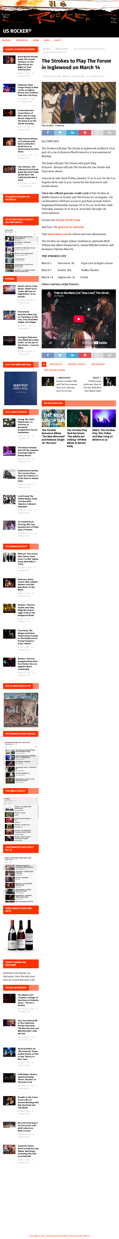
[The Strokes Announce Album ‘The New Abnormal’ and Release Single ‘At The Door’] (53, 418)
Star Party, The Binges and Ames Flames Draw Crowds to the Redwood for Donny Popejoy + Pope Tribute (28, 637)
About (57, 40)
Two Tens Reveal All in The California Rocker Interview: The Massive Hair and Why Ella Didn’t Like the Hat (28, 1027)
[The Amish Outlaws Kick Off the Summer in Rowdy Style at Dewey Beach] (9, 451)
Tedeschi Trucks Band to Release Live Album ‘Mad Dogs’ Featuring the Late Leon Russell (28, 1151)
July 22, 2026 (25, 436)
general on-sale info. (71, 227)
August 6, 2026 (26, 326)
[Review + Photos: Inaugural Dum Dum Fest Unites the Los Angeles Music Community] (9, 662)
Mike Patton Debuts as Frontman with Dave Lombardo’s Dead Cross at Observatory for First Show (28, 145)
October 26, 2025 (27, 1086)
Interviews (22, 40)
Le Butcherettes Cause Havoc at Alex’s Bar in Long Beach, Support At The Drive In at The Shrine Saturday (27, 117)
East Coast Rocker (16, 412)
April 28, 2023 (25, 485)
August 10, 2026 (26, 300)
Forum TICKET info (68, 220)
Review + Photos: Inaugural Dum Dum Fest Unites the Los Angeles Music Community (27, 664)
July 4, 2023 (24, 647)
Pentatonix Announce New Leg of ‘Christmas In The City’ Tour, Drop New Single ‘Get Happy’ (28, 317)
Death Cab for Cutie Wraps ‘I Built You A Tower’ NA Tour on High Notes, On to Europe (27, 291)
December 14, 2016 (27, 183)
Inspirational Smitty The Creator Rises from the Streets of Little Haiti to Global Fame (28, 475)
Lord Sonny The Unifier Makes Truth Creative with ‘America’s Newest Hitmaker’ (27, 501)
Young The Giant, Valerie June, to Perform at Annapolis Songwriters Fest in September (27, 425)
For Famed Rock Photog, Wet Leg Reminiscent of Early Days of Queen (28, 526)
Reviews (6, 40)
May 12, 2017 (25, 127)
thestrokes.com (58, 234)
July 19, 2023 (25, 619)
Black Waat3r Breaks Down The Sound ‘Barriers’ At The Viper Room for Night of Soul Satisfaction (28, 63)
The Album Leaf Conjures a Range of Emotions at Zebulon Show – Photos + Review (28, 1000)
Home (36, 40)
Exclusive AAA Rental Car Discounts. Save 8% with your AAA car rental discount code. (19, 976)
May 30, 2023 (25, 459)
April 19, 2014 (25, 1134)
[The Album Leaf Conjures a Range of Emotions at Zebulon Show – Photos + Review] (9, 998)
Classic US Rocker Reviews (20, 49)
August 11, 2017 (26, 155)
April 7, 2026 (25, 1063)
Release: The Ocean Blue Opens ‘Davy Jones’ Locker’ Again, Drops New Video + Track (28, 559)
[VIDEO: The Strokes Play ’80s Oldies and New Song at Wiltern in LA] (104, 418)
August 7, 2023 (26, 568)
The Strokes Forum (54, 370)
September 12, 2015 (28, 1037)
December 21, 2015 (27, 99)
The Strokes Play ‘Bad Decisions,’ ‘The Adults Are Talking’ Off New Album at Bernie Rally (77, 438)
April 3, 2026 (25, 1111)
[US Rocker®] (59, 23)
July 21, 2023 (25, 593)
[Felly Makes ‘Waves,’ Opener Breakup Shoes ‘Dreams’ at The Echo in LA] (9, 1077)
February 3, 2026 (27, 1009)
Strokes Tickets (77, 364)
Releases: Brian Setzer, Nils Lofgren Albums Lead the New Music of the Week (28, 584)
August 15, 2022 (26, 533)
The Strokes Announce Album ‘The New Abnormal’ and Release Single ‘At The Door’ (53, 436)
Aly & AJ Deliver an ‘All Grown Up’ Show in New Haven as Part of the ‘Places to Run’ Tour (28, 1054)
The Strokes (98, 364)
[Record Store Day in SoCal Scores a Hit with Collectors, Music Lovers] (9, 1125)
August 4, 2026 (26, 351)
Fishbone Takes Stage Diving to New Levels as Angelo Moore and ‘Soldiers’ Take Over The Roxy (28, 90)
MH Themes (84, 1236)
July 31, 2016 (25, 73)
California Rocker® (16, 546)
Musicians (80, 76)
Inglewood (56, 364)
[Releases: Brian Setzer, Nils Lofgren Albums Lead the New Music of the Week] (9, 583)
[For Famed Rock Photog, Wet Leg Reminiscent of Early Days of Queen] (9, 525)
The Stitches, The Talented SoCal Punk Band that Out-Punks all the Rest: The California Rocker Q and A (28, 173)
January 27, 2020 (53, 76)
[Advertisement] (59, 1204)
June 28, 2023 (25, 673)
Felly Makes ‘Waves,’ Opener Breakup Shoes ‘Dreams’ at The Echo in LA (28, 1078)
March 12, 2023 (26, 510)
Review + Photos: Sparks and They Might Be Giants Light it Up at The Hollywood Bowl (26, 610)
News (47, 40)
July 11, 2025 (25, 1160)
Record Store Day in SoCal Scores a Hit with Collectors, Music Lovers (28, 1127)
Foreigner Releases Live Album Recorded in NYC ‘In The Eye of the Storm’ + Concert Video (28, 342)
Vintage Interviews (15, 987)
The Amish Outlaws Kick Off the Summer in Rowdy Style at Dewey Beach (28, 451)
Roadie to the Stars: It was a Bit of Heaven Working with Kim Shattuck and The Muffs (28, 1102)
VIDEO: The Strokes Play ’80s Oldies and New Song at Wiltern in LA (103, 435)
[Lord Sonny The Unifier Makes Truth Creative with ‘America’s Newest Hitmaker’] (9, 499)
